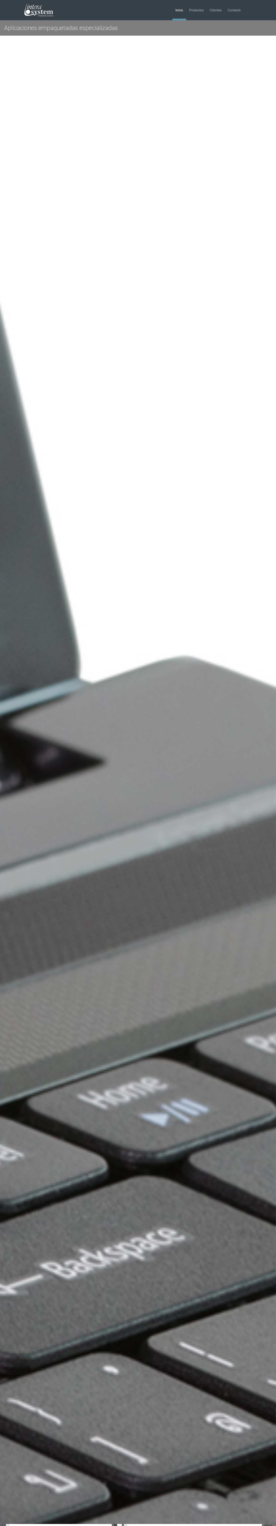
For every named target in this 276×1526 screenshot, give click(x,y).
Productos (196, 10)
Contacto (234, 10)
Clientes (216, 10)
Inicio (179, 10)
